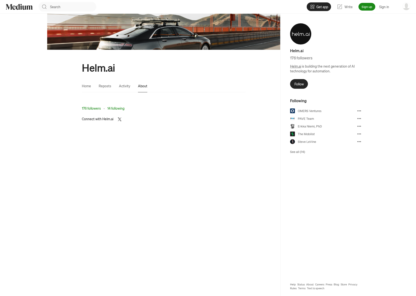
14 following (115, 108)
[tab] (86, 85)
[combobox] (73, 7)
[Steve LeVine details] (359, 141)
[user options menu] (406, 6)
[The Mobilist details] (359, 134)
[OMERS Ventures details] (359, 111)
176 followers (91, 108)
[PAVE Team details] (359, 118)
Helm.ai (295, 66)
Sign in (384, 7)
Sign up (367, 7)
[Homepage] (19, 7)
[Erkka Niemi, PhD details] (359, 126)
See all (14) (297, 152)
